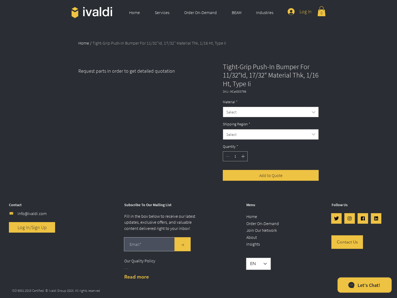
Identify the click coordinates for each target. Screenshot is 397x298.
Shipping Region (236, 124)
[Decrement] (227, 156)
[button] (165, 12)
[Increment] (243, 156)
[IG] (349, 218)
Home (83, 43)
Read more (136, 277)
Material (230, 101)
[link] (321, 11)
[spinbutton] (235, 156)
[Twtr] (336, 218)
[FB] (363, 218)
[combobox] (271, 112)
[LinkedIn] (376, 218)
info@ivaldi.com (32, 213)
